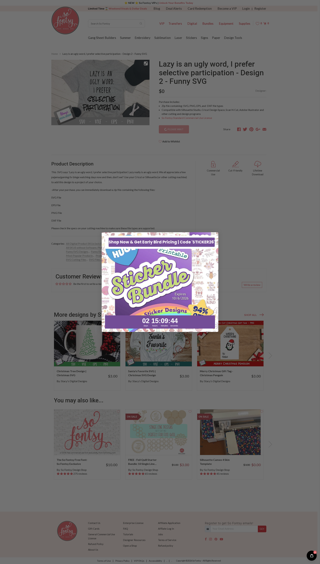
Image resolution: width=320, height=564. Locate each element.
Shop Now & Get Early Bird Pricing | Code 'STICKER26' (162, 242)
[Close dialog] (214, 236)
